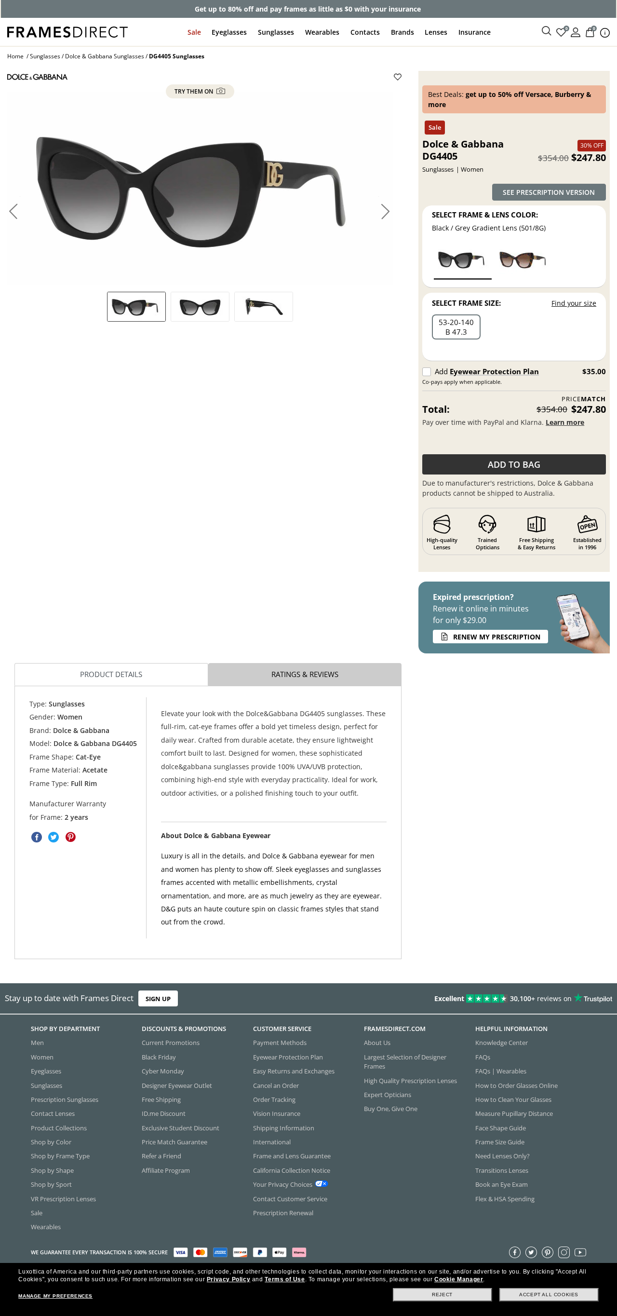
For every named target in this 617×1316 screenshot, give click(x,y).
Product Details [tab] (111, 674)
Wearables (322, 32)
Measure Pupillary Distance (514, 1113)
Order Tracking (274, 1099)
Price (584, 399)
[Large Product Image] (200, 188)
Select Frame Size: (466, 303)
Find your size (573, 303)
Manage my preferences (55, 1296)
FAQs (482, 1056)
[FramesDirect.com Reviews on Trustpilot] (485, 998)
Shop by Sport (51, 1184)
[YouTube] (580, 1252)
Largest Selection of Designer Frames (405, 1061)
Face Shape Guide (500, 1127)
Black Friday (159, 1056)
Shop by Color (51, 1142)
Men (37, 1042)
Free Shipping (161, 1099)
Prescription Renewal (283, 1212)
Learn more (565, 422)
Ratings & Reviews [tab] (304, 674)
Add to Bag (514, 464)
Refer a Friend (161, 1156)
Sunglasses (276, 32)
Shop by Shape (52, 1170)
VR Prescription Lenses (63, 1198)
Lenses (436, 32)
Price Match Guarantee (174, 1142)
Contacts (365, 32)
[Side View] (263, 307)
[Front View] (200, 307)
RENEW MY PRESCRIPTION (496, 636)
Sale (194, 32)
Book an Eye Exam (501, 1184)
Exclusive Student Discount (180, 1127)
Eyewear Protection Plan (494, 371)
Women (42, 1056)
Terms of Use (285, 1279)
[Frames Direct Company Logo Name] (67, 31)
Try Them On (194, 91)
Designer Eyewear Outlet (177, 1085)
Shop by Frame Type (60, 1156)
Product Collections (59, 1127)
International (272, 1142)
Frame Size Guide (499, 1142)
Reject (442, 1294)
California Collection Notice (291, 1170)
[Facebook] (515, 1252)
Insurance (474, 32)
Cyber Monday (163, 1071)
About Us (377, 1042)
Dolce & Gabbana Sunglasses (104, 56)
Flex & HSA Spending (505, 1198)
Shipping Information (283, 1127)
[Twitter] (531, 1252)
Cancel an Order (276, 1085)
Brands (402, 32)
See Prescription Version (549, 192)
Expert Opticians (387, 1094)
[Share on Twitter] (53, 837)
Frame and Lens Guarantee (292, 1156)
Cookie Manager (458, 1279)
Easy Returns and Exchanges (294, 1071)
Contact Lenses (53, 1113)
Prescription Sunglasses (64, 1099)
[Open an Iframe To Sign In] (575, 31)
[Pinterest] (547, 1252)
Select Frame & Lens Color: (485, 214)
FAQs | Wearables (500, 1071)
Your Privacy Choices (282, 1184)
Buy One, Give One (390, 1108)
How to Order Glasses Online (516, 1085)
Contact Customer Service (290, 1198)
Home (15, 56)
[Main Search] (546, 31)
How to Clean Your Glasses (513, 1099)
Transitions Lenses (501, 1170)
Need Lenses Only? (502, 1156)
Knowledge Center (501, 1042)
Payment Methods (280, 1042)
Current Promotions (171, 1042)
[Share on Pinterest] (70, 837)
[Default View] (136, 307)
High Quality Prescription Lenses (410, 1080)
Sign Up (158, 998)
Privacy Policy (228, 1279)
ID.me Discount (164, 1113)
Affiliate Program (166, 1170)
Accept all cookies (548, 1294)
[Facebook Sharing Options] (36, 837)
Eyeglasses (229, 32)
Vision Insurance (276, 1113)
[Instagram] (564, 1252)
